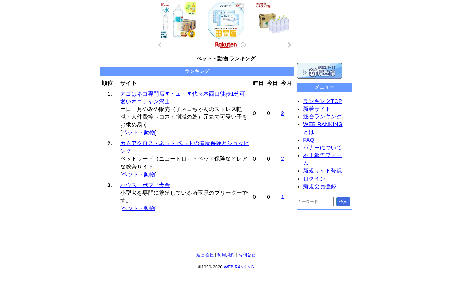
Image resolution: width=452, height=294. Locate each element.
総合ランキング (322, 116)
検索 (343, 201)
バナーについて (322, 148)
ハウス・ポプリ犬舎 (145, 185)
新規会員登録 (319, 186)
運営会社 (205, 254)
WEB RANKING (239, 266)
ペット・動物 (138, 132)
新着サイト (317, 109)
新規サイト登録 (322, 171)
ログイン (314, 179)
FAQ (308, 140)
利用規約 (226, 254)
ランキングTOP (322, 101)
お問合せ (247, 254)
